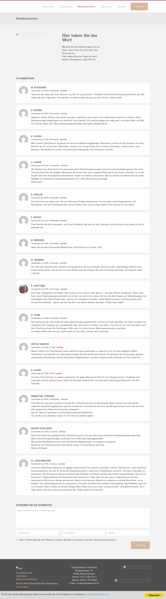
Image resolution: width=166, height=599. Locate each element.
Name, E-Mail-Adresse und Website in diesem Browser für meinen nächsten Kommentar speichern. (67, 540)
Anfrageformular (24, 572)
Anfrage (139, 6)
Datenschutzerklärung (27, 579)
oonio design (22, 586)
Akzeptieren (154, 595)
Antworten (63, 90)
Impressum (21, 576)
